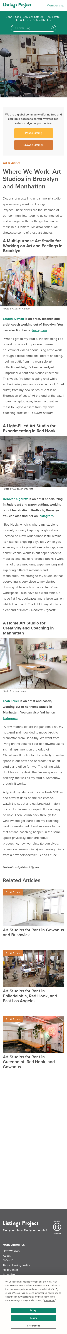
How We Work (11, 1251)
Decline (33, 1318)
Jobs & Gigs (13, 17)
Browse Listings (33, 145)
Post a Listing (33, 133)
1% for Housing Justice (17, 1265)
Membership (55, 5)
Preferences (33, 1326)
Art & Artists (23, 20)
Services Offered (33, 17)
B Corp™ (8, 1260)
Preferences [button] (49, 1300)
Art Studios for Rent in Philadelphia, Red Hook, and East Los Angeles (30, 996)
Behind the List (42, 20)
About (7, 1255)
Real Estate (53, 17)
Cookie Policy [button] (27, 1297)
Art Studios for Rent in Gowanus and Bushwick (33, 932)
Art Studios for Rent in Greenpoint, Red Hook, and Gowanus (29, 1062)
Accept (33, 1310)
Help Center (10, 1270)
